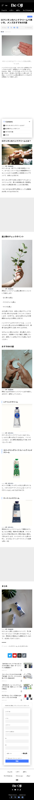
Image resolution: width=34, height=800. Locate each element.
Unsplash (10, 166)
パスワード (7, 725)
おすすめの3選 (9, 132)
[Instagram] (19, 655)
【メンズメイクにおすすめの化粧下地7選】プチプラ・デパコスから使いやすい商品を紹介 (12, 676)
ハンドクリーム (13, 646)
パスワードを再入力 (9, 731)
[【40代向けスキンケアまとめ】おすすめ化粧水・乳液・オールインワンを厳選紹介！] (28, 665)
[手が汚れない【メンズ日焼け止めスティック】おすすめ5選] (28, 697)
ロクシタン (10, 433)
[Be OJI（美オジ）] (17, 5)
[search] (31, 5)
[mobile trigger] (3, 5)
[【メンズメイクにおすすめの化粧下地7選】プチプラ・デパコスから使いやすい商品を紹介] (28, 676)
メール (6, 718)
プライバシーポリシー (17, 758)
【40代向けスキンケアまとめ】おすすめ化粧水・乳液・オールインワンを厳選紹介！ (11, 665)
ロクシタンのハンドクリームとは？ (15, 125)
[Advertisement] (17, 97)
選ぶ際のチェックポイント (12, 128)
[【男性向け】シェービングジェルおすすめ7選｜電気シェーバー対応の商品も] (28, 686)
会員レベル (9, 753)
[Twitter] (10, 655)
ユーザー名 (7, 711)
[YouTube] (15, 790)
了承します (14, 758)
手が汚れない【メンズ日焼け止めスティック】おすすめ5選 (11, 696)
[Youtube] (14, 655)
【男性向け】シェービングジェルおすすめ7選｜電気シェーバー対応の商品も (12, 687)
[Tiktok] (24, 655)
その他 (30, 16)
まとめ (7, 135)
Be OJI (2, 31)
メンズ (19, 646)
